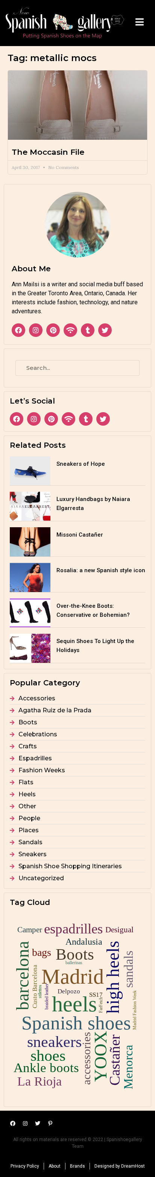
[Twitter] (105, 330)
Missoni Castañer (79, 534)
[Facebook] (18, 330)
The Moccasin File (48, 152)
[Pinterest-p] (50, 1123)
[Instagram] (36, 330)
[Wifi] (70, 330)
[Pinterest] (53, 330)
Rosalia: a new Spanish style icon (100, 570)
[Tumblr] (87, 330)
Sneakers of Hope (80, 464)
